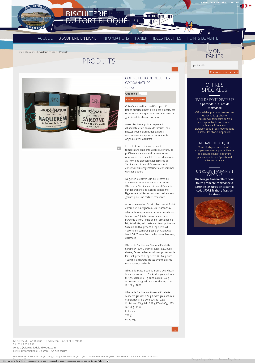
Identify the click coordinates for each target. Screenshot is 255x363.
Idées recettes (167, 38)
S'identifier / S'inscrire (213, 2)
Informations (116, 38)
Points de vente (202, 38)
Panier (141, 38)
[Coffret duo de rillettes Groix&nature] (72, 113)
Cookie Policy (97, 361)
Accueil (45, 38)
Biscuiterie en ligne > (48, 51)
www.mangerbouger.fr (77, 356)
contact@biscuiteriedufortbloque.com (34, 347)
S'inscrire (44, 350)
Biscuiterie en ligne (77, 38)
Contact (234, 2)
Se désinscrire (59, 350)
